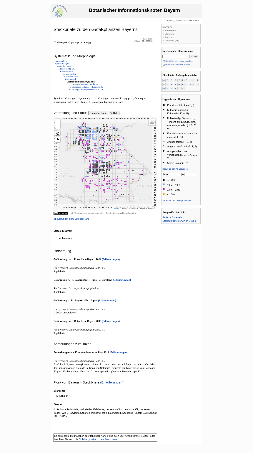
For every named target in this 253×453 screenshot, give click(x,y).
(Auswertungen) (172, 40)
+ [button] (58, 121)
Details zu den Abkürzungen (175, 169)
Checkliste (169, 34)
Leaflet (116, 208)
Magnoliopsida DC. (67, 69)
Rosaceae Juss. (71, 76)
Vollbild (114, 113)
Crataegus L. (71, 79)
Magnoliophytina (64, 66)
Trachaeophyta (60, 61)
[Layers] (152, 122)
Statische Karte (98, 113)
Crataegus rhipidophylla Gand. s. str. (87, 89)
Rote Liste (169, 37)
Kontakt (170, 20)
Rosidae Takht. (67, 71)
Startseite (167, 27)
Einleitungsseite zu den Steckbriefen (98, 439)
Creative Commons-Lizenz (117, 213)
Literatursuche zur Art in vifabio (179, 220)
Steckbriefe (170, 30)
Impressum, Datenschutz (187, 20)
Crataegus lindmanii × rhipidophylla (87, 87)
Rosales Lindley (69, 74)
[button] (57, 132)
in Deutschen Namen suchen (177, 65)
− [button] (58, 126)
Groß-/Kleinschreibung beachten (179, 61)
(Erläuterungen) (111, 259)
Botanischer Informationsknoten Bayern (134, 10)
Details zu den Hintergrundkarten (177, 200)
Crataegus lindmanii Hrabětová (84, 84)
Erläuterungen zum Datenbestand (71, 218)
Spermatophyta (62, 63)
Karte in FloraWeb (172, 217)
